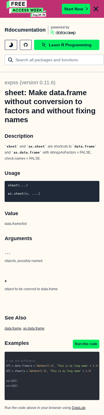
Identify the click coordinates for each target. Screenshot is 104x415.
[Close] (96, 9)
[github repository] (26, 45)
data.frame (13, 328)
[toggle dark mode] (11, 45)
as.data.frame (33, 328)
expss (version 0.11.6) (30, 82)
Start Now (73, 9)
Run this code (86, 344)
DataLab (79, 408)
